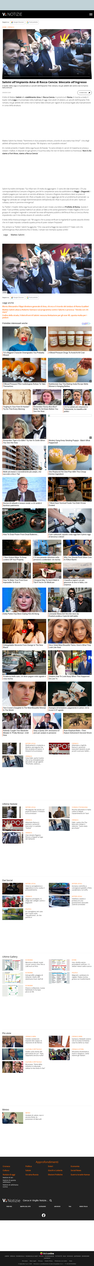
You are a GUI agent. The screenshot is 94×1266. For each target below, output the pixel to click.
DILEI (64, 1256)
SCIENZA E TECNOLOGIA (80, 807)
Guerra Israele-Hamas (80, 1175)
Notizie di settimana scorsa (10, 1186)
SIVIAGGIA (70, 1256)
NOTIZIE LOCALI (30, 743)
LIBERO (7, 1256)
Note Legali (33, 1261)
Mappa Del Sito (25, 1206)
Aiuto (70, 1261)
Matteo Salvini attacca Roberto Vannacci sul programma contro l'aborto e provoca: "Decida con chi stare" (45, 310)
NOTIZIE (14, 14)
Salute (28, 1170)
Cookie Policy (49, 1261)
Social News (76, 1170)
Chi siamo (25, 1261)
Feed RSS (9, 1206)
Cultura (6, 1170)
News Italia (83, 1206)
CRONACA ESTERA (78, 1049)
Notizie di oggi (9, 1175)
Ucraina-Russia (31, 1175)
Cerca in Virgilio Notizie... (35, 1200)
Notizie (14, 1200)
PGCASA (41, 1256)
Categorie (42, 1206)
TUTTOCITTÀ (58, 1256)
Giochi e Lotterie (55, 1170)
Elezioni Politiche (55, 1175)
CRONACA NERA (30, 1036)
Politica (28, 1166)
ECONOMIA (29, 960)
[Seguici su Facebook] (44, 1216)
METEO (27, 1113)
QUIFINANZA (77, 1256)
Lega (5, 234)
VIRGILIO (12, 1256)
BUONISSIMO (85, 1256)
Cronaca (6, 1166)
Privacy (40, 1261)
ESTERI (74, 960)
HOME (4, 27)
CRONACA (11, 27)
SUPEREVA (47, 1258)
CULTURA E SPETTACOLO (33, 1049)
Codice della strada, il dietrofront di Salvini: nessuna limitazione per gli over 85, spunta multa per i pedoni (44, 316)
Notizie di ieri (8, 1177)
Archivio (57, 1206)
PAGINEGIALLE (20, 1256)
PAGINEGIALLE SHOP (32, 1256)
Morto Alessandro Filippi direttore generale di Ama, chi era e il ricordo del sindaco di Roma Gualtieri (45, 306)
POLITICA (28, 909)
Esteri (50, 1166)
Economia (75, 1166)
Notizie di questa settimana (9, 1181)
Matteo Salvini (17, 234)
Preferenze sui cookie (61, 1261)
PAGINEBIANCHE (49, 1256)
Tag (70, 1206)
